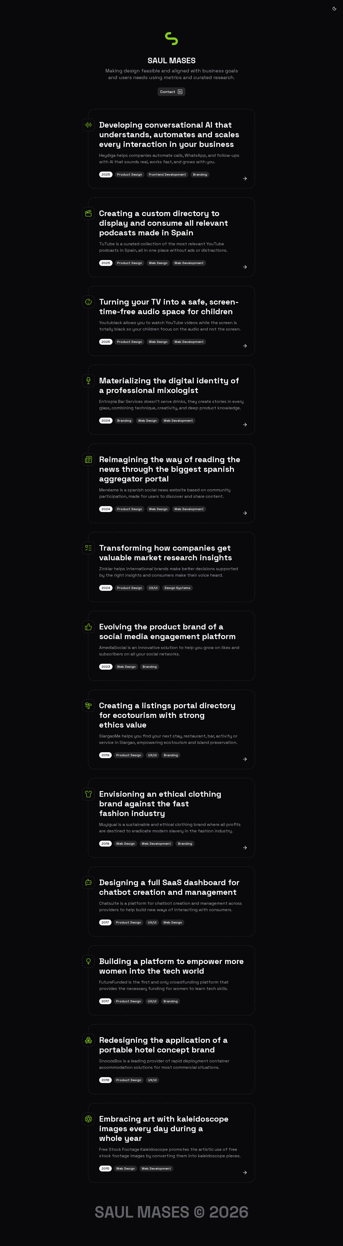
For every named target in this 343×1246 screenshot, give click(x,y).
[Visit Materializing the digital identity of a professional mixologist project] (245, 424)
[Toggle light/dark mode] (334, 8)
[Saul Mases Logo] (171, 38)
